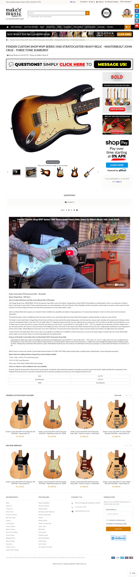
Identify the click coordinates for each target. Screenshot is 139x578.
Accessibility (33, 557)
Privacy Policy (10, 535)
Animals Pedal (43, 509)
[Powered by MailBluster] (118, 538)
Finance (8, 520)
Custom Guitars (71, 557)
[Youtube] (137, 25)
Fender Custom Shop (45, 523)
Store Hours (9, 512)
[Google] (72, 210)
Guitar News (81, 557)
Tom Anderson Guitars (45, 547)
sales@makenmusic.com (82, 511)
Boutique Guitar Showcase (47, 512)
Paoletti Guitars (43, 535)
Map (21, 19)
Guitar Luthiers (10, 526)
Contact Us (70, 202)
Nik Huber (42, 529)
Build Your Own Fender (58, 557)
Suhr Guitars (42, 544)
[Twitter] (137, 16)
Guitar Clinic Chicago (12, 550)
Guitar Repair (10, 523)
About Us (9, 506)
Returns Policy (10, 541)
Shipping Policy (10, 538)
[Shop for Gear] (137, 6)
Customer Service (11, 515)
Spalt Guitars (42, 541)
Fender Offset (43, 520)
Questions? (69, 195)
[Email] (77, 210)
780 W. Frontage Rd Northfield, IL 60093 (87, 503)
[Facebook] (137, 11)
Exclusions (9, 544)
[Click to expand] (53, 117)
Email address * (111, 509)
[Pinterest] (74, 210)
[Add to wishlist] (24, 435)
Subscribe (118, 529)
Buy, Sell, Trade (10, 517)
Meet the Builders (44, 503)
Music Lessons (10, 529)
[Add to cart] (16, 435)
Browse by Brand (44, 506)
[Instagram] (137, 21)
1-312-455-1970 (13, 19)
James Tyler (42, 526)
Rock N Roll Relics (44, 538)
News (8, 503)
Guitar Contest (10, 547)
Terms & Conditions (12, 532)
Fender (41, 517)
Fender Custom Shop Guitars (20, 395)
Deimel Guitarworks (45, 515)
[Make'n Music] (14, 7)
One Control (42, 532)
